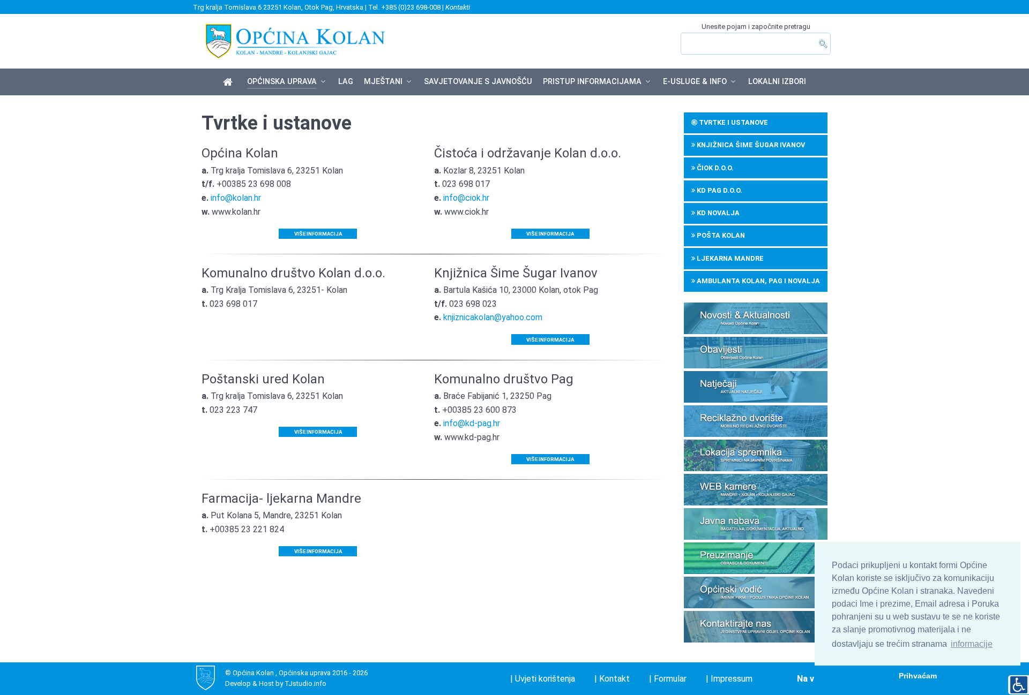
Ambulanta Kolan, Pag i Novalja (757, 281)
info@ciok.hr (466, 198)
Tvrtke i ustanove (732, 122)
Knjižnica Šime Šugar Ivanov (750, 145)
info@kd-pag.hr (471, 423)
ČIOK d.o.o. (714, 168)
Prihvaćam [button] (918, 675)
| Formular (668, 679)
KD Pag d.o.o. (718, 190)
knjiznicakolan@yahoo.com (492, 317)
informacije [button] (972, 643)
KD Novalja (717, 213)
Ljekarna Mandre (729, 258)
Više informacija (318, 234)
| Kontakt (612, 679)
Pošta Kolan (720, 235)
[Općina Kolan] (229, 82)
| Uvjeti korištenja (542, 679)
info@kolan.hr (236, 198)
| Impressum (729, 679)
